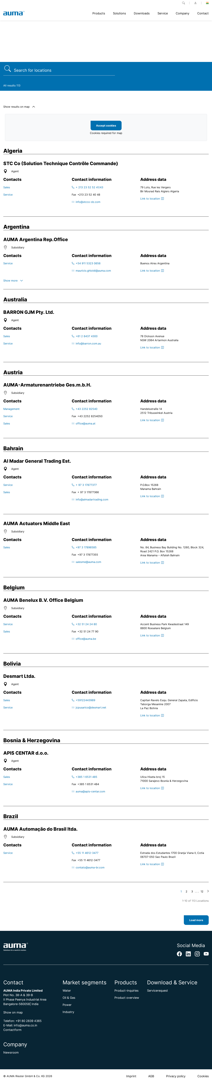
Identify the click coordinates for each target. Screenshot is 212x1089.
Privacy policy (176, 1076)
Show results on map (16, 106)
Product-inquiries (126, 990)
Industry (68, 1012)
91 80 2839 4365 (30, 1021)
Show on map (13, 1012)
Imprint (131, 1076)
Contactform (12, 1030)
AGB (151, 1076)
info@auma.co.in (25, 1025)
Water (67, 990)
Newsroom (11, 1052)
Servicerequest (157, 990)
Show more (10, 280)
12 (202, 891)
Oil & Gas (69, 997)
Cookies (203, 1076)
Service (8, 194)
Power (67, 1005)
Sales (6, 187)
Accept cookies (106, 125)
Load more (196, 920)
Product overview (126, 997)
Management (11, 409)
